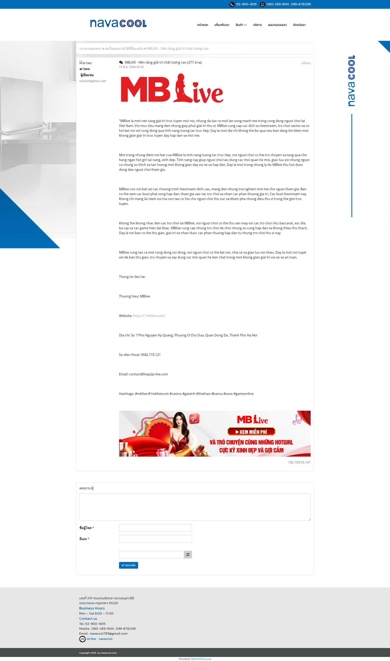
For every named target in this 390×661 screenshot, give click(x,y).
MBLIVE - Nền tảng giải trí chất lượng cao (178, 48)
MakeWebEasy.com (201, 659)
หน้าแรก (202, 24)
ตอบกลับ (130, 565)
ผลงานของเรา (277, 24)
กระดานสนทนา (90, 48)
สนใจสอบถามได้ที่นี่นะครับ (124, 48)
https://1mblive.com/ (149, 315)
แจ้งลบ (306, 63)
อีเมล (84, 539)
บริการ (257, 24)
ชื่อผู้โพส (86, 528)
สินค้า (240, 24)
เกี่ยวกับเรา (221, 24)
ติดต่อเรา (299, 24)
